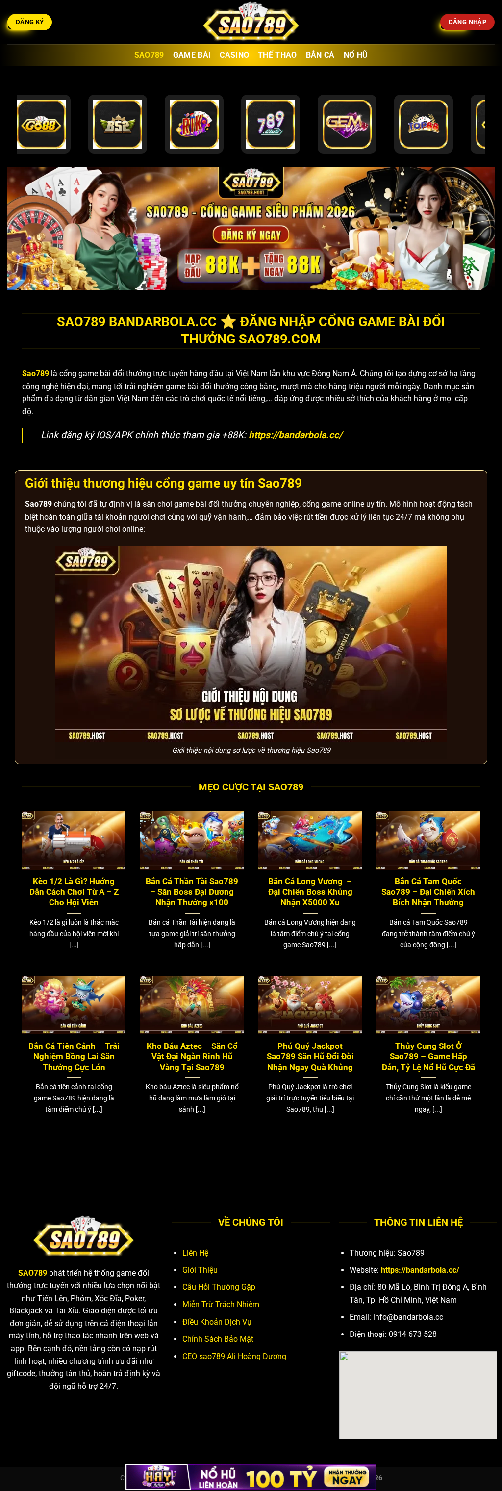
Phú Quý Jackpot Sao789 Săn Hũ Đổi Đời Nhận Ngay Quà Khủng (310, 1057)
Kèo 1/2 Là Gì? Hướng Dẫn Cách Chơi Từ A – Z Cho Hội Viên (74, 892)
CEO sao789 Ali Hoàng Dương (234, 1356)
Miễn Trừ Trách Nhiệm (220, 1304)
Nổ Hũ (356, 55)
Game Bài (192, 55)
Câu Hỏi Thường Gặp (218, 1287)
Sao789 (149, 55)
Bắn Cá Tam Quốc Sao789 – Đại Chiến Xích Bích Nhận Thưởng (428, 892)
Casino (234, 55)
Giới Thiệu (200, 1270)
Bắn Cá (320, 55)
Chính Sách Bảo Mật (217, 1339)
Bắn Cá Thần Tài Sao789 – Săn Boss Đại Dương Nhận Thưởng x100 (192, 892)
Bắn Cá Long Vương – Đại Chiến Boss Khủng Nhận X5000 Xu (310, 892)
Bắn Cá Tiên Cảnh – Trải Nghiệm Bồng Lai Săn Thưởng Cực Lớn (74, 1057)
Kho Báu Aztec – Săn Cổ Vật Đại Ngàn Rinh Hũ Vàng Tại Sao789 (192, 1057)
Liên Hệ (195, 1252)
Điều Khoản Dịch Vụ (216, 1322)
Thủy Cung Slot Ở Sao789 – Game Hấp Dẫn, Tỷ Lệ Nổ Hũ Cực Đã (428, 1057)
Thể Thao (277, 55)
